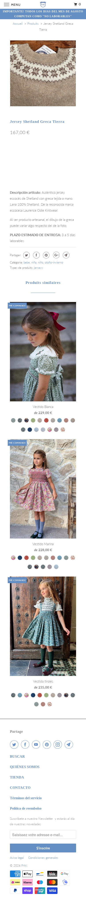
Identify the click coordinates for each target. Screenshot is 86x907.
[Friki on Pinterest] (48, 744)
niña (33, 262)
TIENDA (17, 777)
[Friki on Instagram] (59, 744)
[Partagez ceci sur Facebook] (36, 255)
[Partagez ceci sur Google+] (56, 255)
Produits (33, 23)
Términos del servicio (26, 798)
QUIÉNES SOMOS (24, 767)
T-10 (15, 161)
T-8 (65, 151)
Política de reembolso (25, 808)
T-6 (53, 151)
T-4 (40, 151)
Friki (24, 865)
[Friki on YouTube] (37, 744)
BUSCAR (17, 756)
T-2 (15, 151)
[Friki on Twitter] (15, 744)
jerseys (38, 267)
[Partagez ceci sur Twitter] (26, 255)
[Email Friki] (70, 744)
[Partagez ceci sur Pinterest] (46, 255)
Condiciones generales (43, 858)
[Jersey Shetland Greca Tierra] (43, 73)
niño (40, 262)
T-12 (29, 161)
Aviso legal (17, 858)
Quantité (15, 172)
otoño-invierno (54, 262)
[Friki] (43, 4)
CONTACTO (20, 787)
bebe (27, 262)
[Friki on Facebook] (26, 744)
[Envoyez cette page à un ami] (65, 255)
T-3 (28, 151)
